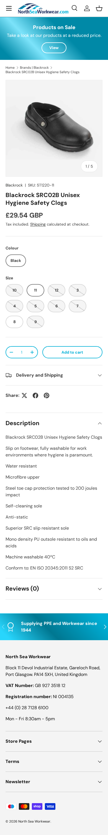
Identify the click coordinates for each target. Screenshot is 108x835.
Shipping (38, 224)
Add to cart (72, 352)
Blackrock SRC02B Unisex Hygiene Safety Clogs (42, 72)
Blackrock (14, 185)
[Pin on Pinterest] (46, 395)
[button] (99, 8)
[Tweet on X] (24, 395)
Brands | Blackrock (34, 67)
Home (10, 67)
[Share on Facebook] (35, 395)
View (54, 47)
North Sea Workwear (34, 821)
